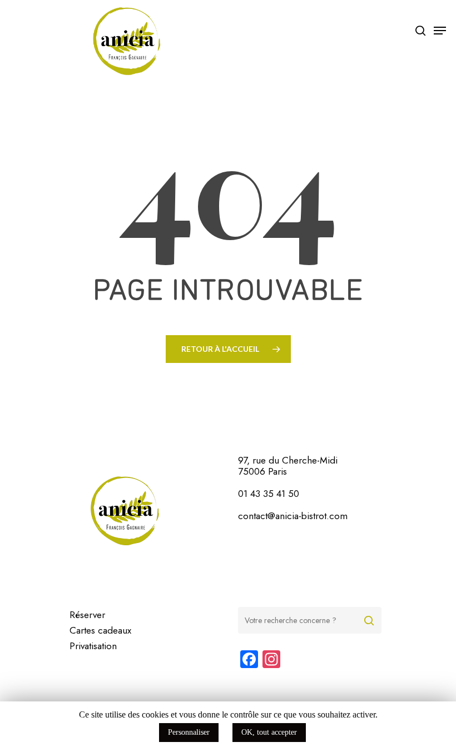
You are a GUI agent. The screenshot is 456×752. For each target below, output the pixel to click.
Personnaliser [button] (189, 732)
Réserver (87, 614)
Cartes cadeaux (100, 630)
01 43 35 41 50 (268, 493)
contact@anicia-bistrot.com (293, 515)
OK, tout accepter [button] (269, 732)
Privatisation (93, 645)
